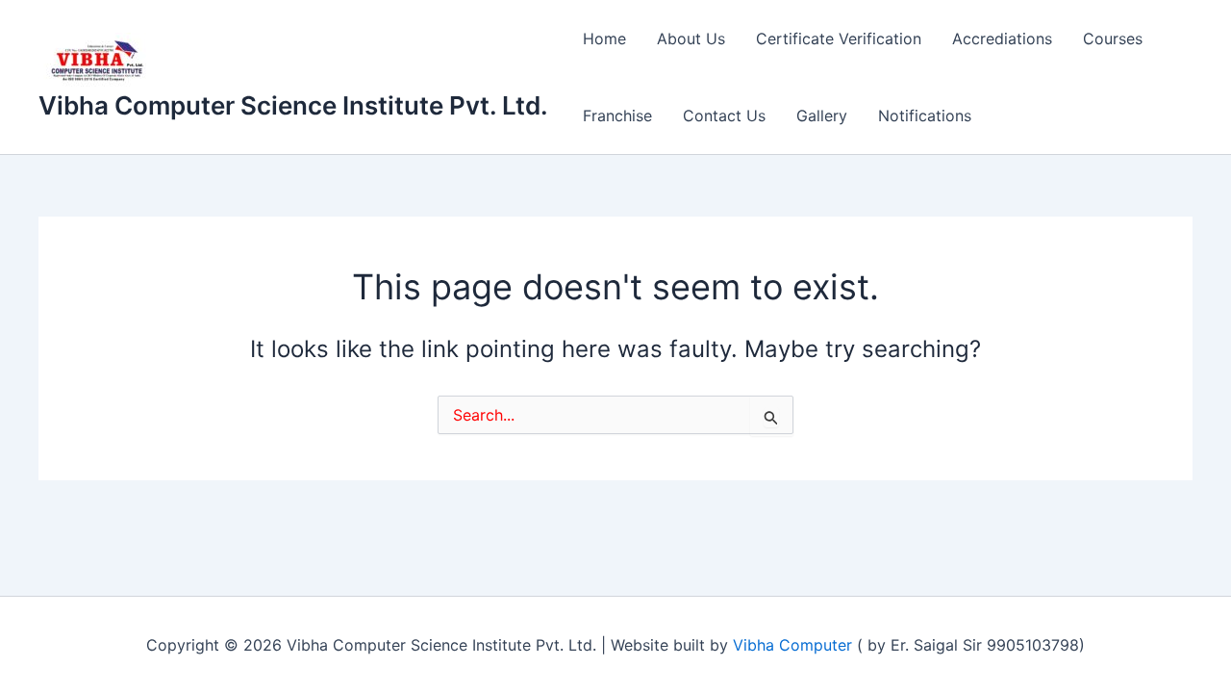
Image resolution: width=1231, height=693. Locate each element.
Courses (1113, 38)
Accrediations (1002, 38)
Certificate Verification (838, 38)
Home (604, 38)
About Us (691, 38)
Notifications (924, 115)
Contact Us (724, 115)
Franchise (617, 115)
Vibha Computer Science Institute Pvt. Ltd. (293, 105)
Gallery (821, 115)
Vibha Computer (792, 644)
